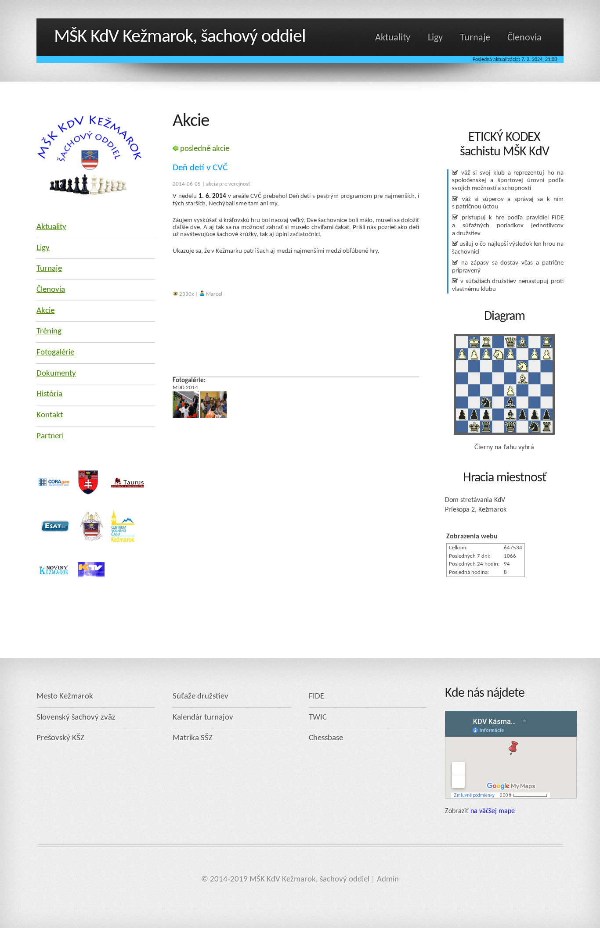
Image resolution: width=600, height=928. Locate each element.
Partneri (50, 436)
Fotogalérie (55, 352)
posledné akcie (203, 149)
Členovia (524, 38)
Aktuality (392, 38)
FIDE (316, 696)
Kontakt (49, 415)
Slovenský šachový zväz (76, 717)
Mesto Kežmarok (64, 696)
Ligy (435, 38)
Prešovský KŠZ (60, 738)
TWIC (318, 717)
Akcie (45, 311)
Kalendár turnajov (203, 717)
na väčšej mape (492, 811)
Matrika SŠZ (193, 738)
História (49, 394)
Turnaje (475, 38)
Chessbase (326, 738)
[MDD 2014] (186, 416)
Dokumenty (56, 373)
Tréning (48, 331)
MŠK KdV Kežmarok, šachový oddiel (180, 37)
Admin (388, 879)
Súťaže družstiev (200, 696)
